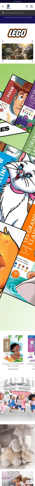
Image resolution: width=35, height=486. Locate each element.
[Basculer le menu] (3, 6)
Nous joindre (17, 1)
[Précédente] (3, 41)
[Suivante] (32, 41)
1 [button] (14, 41)
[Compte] (27, 6)
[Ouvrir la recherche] (3, 13)
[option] (17, 33)
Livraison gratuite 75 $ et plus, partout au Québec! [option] (18, 17)
